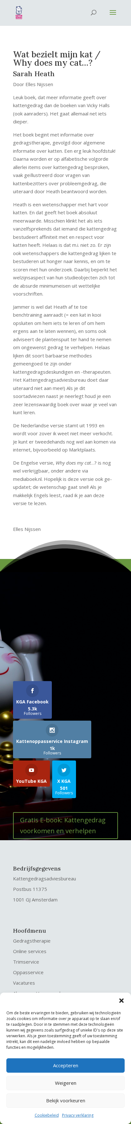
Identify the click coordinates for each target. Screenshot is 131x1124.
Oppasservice (28, 972)
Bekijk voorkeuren (65, 1100)
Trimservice (26, 962)
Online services (29, 951)
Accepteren (65, 1065)
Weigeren (65, 1083)
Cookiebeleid (47, 1115)
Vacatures (24, 983)
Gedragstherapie (32, 940)
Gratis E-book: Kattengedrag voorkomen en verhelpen (63, 825)
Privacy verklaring (77, 1115)
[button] (121, 1000)
